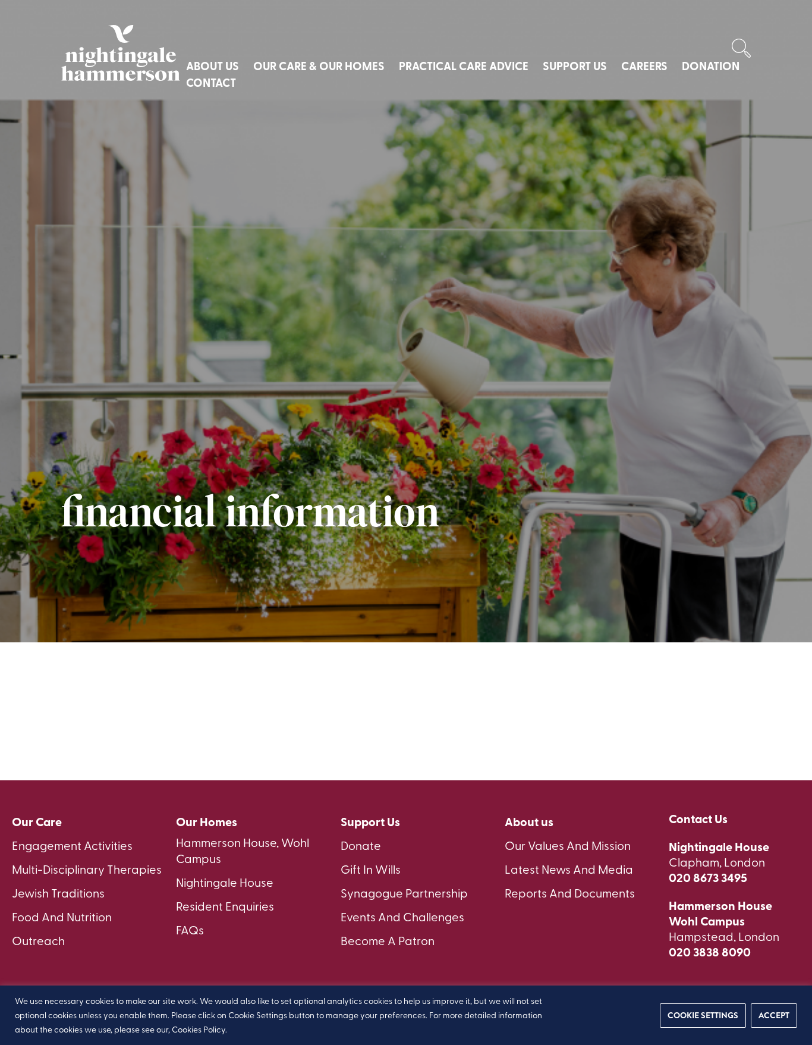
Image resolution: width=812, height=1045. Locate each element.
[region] (406, 1015)
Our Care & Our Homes (319, 66)
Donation (710, 66)
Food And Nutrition (62, 916)
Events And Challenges (402, 916)
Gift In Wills (371, 869)
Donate (361, 845)
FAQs (190, 929)
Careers (644, 66)
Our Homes (206, 822)
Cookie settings (703, 1015)
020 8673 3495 (708, 877)
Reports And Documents (570, 892)
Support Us (575, 66)
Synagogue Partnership (404, 892)
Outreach (38, 940)
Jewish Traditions (58, 892)
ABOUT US (212, 66)
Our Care (37, 822)
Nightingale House (224, 882)
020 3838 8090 (710, 951)
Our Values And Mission (568, 845)
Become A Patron (388, 940)
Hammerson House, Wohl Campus (242, 850)
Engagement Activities (72, 845)
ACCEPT (774, 1015)
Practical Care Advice (463, 66)
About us (529, 822)
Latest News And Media (569, 869)
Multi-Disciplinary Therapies (87, 869)
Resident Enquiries (225, 905)
